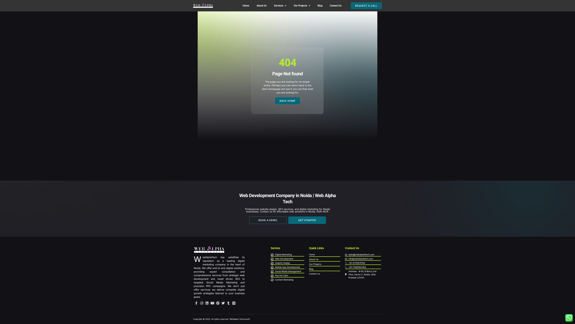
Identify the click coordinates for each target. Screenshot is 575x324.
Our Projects (300, 5)
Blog (320, 5)
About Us (262, 5)
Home (246, 5)
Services (278, 5)
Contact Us (336, 5)
